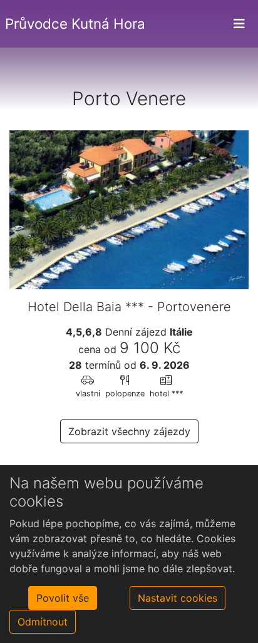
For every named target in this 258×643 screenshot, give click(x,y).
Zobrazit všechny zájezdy (129, 431)
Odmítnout (43, 621)
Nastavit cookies (177, 598)
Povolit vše (62, 598)
